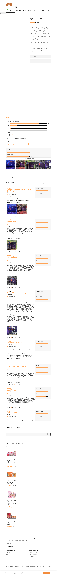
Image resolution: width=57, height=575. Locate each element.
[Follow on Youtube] (39, 541)
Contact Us (8, 552)
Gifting (20, 10)
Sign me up (10, 546)
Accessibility (31, 556)
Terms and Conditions (33, 554)
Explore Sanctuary (41, 10)
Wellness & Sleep (26, 10)
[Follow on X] (34, 541)
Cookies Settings (38, 572)
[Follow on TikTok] (41, 541)
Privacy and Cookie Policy (33, 552)
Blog (48, 10)
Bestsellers (10, 10)
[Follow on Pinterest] (37, 541)
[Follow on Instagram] (32, 541)
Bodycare (15, 10)
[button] (16, 7)
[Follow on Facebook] (30, 541)
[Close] (55, 573)
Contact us (49, 0)
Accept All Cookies (46, 572)
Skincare (34, 10)
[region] (28, 573)
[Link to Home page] (9, 5)
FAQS (7, 554)
